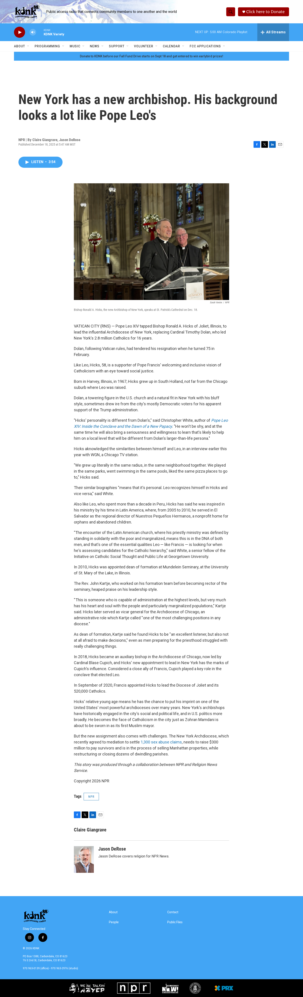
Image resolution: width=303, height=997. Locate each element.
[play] (19, 32)
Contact (172, 912)
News (94, 46)
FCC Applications (205, 46)
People (114, 922)
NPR (91, 796)
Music (75, 46)
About (19, 46)
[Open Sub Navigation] (28, 46)
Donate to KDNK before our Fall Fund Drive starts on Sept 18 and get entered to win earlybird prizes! (151, 56)
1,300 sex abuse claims (161, 742)
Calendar (171, 46)
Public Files (175, 922)
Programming (47, 46)
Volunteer (143, 46)
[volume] (33, 32)
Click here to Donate (265, 11)
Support (116, 46)
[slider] (40, 32)
